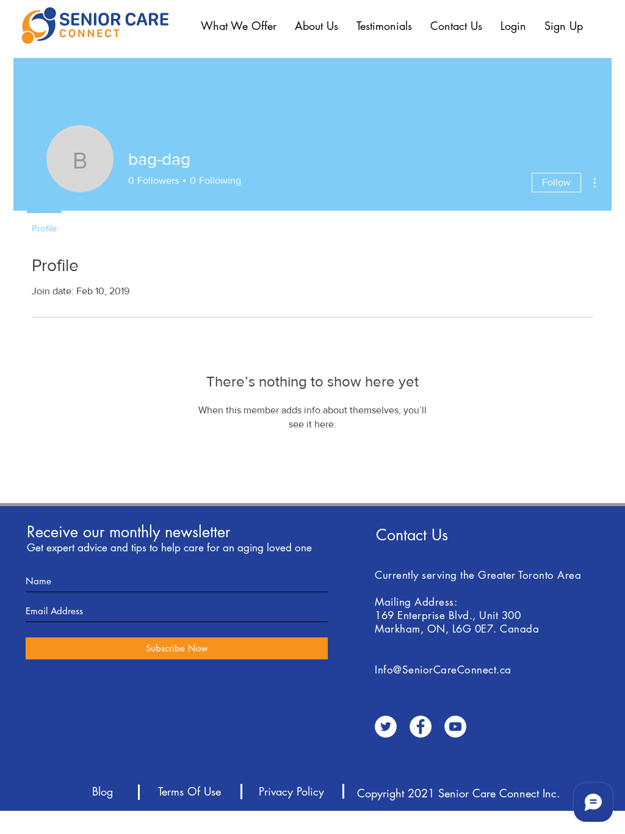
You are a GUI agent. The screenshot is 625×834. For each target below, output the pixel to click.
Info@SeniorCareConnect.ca (443, 669)
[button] (239, 25)
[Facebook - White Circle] (421, 727)
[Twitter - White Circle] (386, 727)
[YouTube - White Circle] (455, 727)
